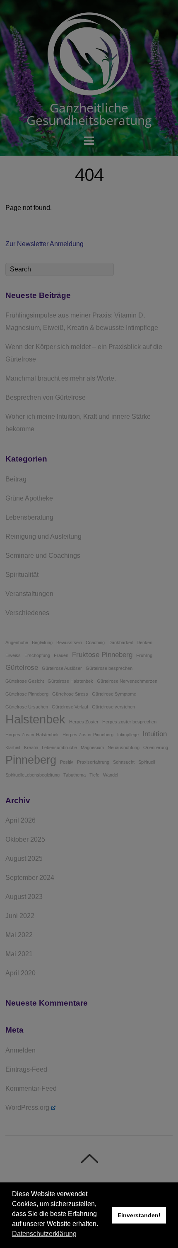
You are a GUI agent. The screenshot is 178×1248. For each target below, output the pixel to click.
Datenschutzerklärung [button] (44, 1233)
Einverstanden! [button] (139, 1215)
